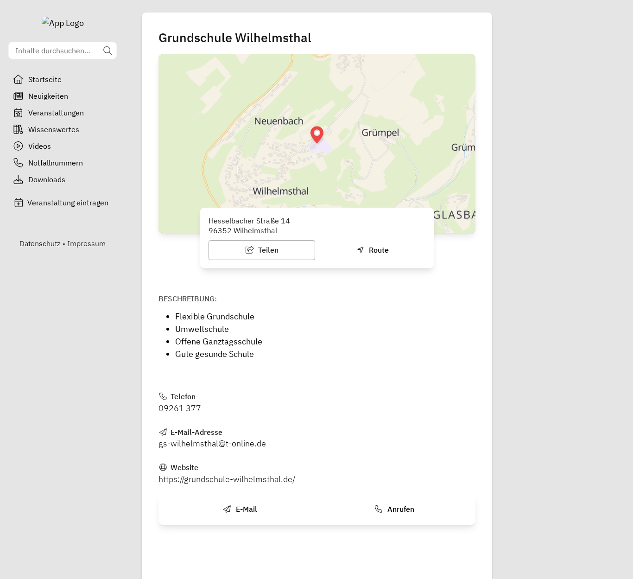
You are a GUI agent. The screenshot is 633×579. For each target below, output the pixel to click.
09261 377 (179, 408)
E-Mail (245, 509)
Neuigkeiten (48, 96)
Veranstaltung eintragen (67, 202)
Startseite (45, 79)
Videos (39, 146)
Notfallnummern (55, 162)
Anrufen (400, 509)
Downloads (46, 179)
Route (378, 250)
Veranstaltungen (56, 112)
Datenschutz (39, 243)
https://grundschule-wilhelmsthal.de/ (226, 479)
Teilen (267, 250)
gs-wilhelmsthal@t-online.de (212, 443)
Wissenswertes (53, 129)
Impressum (86, 243)
